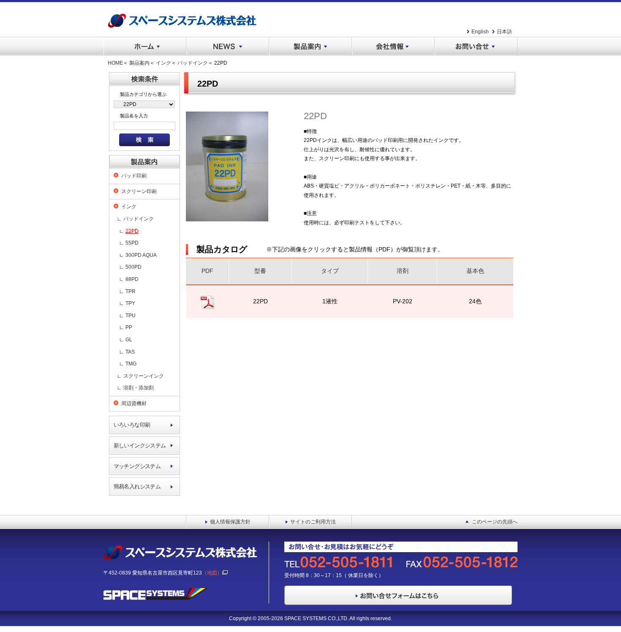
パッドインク (192, 63)
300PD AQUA (141, 255)
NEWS (227, 46)
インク (163, 63)
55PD (132, 243)
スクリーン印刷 (139, 191)
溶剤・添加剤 (138, 388)
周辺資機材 (134, 403)
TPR (130, 291)
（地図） (212, 573)
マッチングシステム (137, 466)
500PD (133, 267)
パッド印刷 (134, 176)
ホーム (145, 46)
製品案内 (310, 46)
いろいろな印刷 (132, 425)
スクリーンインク (143, 376)
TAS (130, 352)
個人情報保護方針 (230, 522)
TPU (130, 316)
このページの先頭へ (495, 522)
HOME (115, 63)
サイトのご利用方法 (313, 522)
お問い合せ (476, 46)
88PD (132, 279)
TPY (130, 303)
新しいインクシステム (140, 445)
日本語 (504, 32)
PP (128, 327)
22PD (132, 231)
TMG (130, 364)
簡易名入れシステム (137, 486)
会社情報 (393, 46)
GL (128, 340)
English (480, 32)
